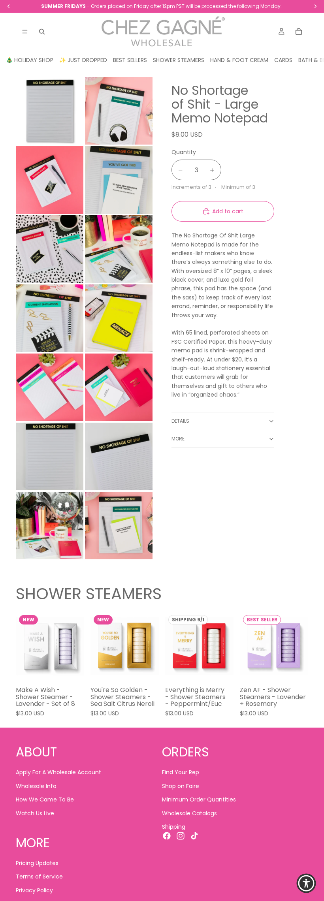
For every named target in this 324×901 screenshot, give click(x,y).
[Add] (72, 668)
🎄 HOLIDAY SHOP (29, 60)
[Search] (42, 31)
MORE (178, 438)
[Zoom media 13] (49, 525)
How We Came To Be (45, 800)
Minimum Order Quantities (199, 800)
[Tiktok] (194, 836)
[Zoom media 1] (49, 111)
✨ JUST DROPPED (83, 60)
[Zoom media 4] (119, 180)
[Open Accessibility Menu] (306, 883)
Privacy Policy (34, 890)
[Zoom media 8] (119, 318)
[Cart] (298, 31)
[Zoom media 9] (49, 387)
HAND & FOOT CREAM (239, 60)
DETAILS (180, 421)
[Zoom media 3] (49, 180)
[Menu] (25, 32)
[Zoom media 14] (119, 525)
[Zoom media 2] (119, 111)
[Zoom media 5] (49, 249)
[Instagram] (180, 836)
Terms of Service (39, 877)
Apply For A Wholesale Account (58, 773)
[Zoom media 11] (49, 456)
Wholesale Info (36, 786)
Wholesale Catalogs (189, 813)
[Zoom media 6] (119, 249)
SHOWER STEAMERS (178, 60)
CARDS (283, 60)
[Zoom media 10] (119, 387)
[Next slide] (75, 646)
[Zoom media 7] (49, 318)
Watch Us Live (35, 813)
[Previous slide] (24, 646)
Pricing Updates (37, 863)
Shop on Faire (180, 786)
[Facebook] (166, 836)
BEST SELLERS (130, 60)
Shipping (173, 827)
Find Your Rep (180, 773)
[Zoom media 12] (119, 456)
